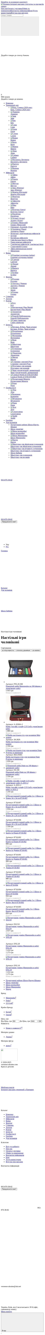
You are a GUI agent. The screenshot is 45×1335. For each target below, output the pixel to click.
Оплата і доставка (15, 8)
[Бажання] (22, 45)
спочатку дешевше (23, 650)
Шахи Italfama (16, 453)
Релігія (8, 301)
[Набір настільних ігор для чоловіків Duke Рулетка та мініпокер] (25, 751)
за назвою (36, 650)
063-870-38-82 (6, 480)
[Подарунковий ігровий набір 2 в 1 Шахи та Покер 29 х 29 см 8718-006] (25, 814)
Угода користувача (13, 1160)
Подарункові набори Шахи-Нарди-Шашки (23, 980)
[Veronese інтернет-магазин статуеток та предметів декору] (9, 1060)
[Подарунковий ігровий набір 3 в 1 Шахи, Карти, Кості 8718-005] (25, 901)
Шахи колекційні (13, 985)
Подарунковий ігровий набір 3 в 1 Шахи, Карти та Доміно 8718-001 (23, 858)
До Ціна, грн (25, 1021)
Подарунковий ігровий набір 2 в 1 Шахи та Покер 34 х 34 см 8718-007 (23, 806)
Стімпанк (10, 296)
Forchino (9, 420)
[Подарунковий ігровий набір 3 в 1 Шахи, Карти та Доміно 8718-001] (25, 849)
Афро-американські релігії (21, 249)
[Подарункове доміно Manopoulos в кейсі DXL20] (25, 936)
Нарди (8, 989)
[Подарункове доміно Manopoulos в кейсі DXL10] (25, 958)
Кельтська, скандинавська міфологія (25, 233)
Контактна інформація (20, 11)
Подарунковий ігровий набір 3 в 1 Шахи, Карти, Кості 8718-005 (23, 910)
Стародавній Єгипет (19, 246)
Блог (31, 11)
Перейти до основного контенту (14, 2)
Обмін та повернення (14, 1153)
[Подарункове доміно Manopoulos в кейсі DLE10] (25, 919)
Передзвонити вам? (9, 522)
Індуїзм (14, 236)
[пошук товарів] (20, 26)
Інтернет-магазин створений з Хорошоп (17, 1090)
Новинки (9, 103)
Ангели (9, 299)
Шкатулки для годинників (21, 455)
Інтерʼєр (9, 325)
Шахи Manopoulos (13, 987)
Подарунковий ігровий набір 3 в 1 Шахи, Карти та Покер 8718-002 (23, 840)
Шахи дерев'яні (12, 983)
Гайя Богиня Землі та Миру (22, 240)
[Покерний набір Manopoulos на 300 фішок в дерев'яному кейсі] (25, 668)
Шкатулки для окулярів (20, 457)
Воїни (8, 253)
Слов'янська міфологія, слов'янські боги (27, 244)
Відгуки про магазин (19, 13)
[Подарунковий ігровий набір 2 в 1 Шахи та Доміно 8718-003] (25, 867)
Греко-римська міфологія (21, 242)
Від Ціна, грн (6, 1021)
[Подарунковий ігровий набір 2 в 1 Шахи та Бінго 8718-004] (25, 884)
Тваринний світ (12, 105)
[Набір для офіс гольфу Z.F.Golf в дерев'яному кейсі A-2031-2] (25, 782)
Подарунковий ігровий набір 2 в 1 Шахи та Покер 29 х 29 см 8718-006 (23, 823)
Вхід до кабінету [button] (12, 1147)
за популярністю (8, 650)
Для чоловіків (11, 422)
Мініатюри (15, 251)
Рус (7, 547)
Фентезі (9, 277)
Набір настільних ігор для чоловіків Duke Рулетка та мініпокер (23, 758)
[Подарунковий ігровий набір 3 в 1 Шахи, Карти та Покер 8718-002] (25, 832)
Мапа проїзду (6, 1311)
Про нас (4, 8)
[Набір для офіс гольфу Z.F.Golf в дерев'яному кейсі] (25, 708)
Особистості (11, 388)
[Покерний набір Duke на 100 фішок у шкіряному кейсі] (25, 767)
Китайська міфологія (19, 238)
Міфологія (10, 173)
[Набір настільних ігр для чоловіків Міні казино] (25, 736)
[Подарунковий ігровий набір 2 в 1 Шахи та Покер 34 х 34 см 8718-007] (25, 797)
